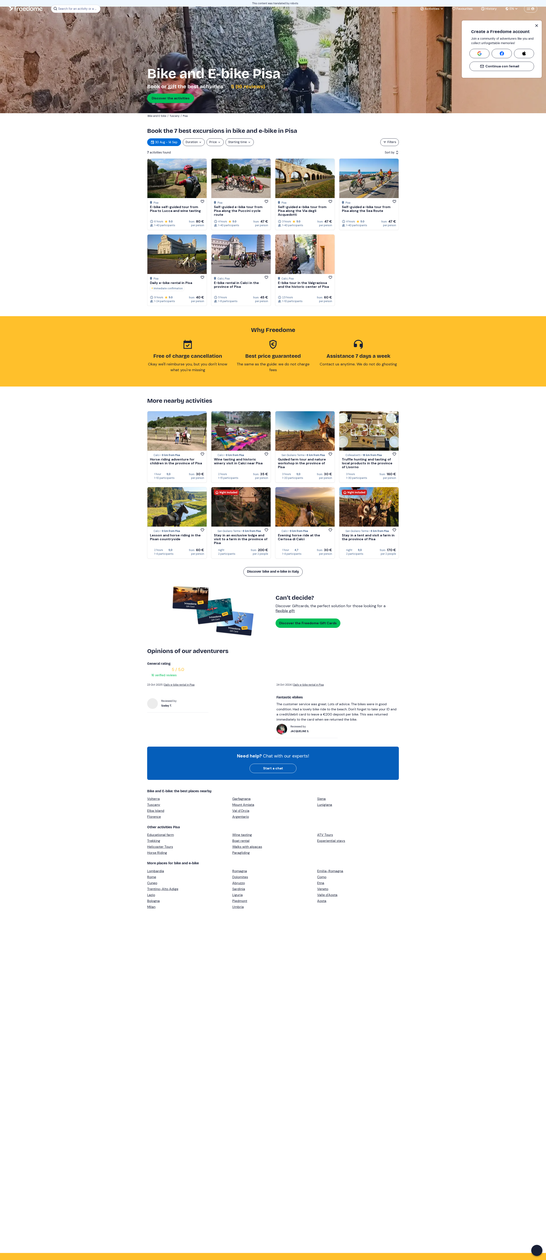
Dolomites (240, 877)
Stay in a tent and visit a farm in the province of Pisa (368, 537)
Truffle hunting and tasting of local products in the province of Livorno (367, 463)
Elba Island (155, 810)
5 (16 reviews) (247, 87)
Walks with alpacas (247, 846)
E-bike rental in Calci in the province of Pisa (236, 285)
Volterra (153, 799)
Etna (320, 883)
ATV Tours (325, 835)
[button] (536, 1250)
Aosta (321, 901)
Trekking (153, 841)
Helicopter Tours (160, 846)
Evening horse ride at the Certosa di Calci (299, 537)
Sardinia (238, 889)
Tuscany (153, 804)
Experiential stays (331, 841)
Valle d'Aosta (327, 895)
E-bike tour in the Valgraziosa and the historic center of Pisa (303, 285)
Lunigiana (324, 804)
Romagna (239, 871)
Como (321, 877)
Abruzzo (238, 883)
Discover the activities (171, 98)
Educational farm (160, 835)
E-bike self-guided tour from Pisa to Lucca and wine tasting (175, 209)
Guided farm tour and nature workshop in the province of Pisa (302, 463)
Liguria (237, 895)
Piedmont (239, 901)
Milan (151, 907)
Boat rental (241, 841)
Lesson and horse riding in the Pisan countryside (175, 537)
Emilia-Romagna (330, 871)
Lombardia (155, 871)
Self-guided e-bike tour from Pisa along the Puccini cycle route (238, 211)
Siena (321, 799)
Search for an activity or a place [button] (78, 9)
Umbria (238, 907)
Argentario (240, 816)
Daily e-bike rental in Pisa (171, 283)
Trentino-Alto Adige (162, 889)
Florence (154, 816)
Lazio (151, 895)
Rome (151, 877)
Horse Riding (157, 852)
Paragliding (241, 852)
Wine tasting (242, 835)
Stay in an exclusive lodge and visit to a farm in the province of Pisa (240, 539)
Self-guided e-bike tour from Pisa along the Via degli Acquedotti (302, 211)
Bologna (153, 901)
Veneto (322, 889)
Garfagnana (241, 799)
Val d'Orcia (240, 810)
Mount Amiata (243, 804)
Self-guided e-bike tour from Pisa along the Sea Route (366, 209)
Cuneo (152, 883)
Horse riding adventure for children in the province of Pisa (176, 461)
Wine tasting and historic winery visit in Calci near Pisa (238, 461)
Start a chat (273, 768)
